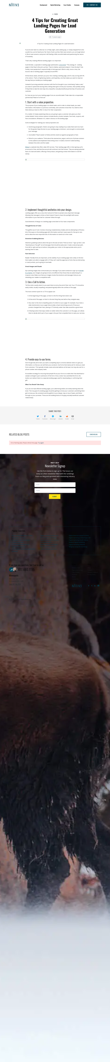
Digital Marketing (55, 5)
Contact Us (75, 579)
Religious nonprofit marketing (78, 547)
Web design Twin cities (19, 538)
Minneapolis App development (21, 540)
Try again (41, 443)
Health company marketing (48, 549)
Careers (90, 570)
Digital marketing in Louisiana (49, 540)
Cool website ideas (45, 542)
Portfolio (74, 574)
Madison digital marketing (77, 542)
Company (76, 5)
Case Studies (67, 5)
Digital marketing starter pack (49, 535)
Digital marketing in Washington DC (80, 538)
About (74, 577)
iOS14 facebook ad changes (48, 538)
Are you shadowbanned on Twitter (22, 535)
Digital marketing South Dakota (78, 540)
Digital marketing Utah (19, 547)
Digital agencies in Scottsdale (49, 544)
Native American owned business (79, 535)
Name (55, 489)
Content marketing (17, 542)
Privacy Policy (92, 574)
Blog (89, 568)
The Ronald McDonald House (20, 544)
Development (43, 5)
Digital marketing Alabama (77, 544)
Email (55, 484)
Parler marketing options (48, 547)
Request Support (93, 572)
